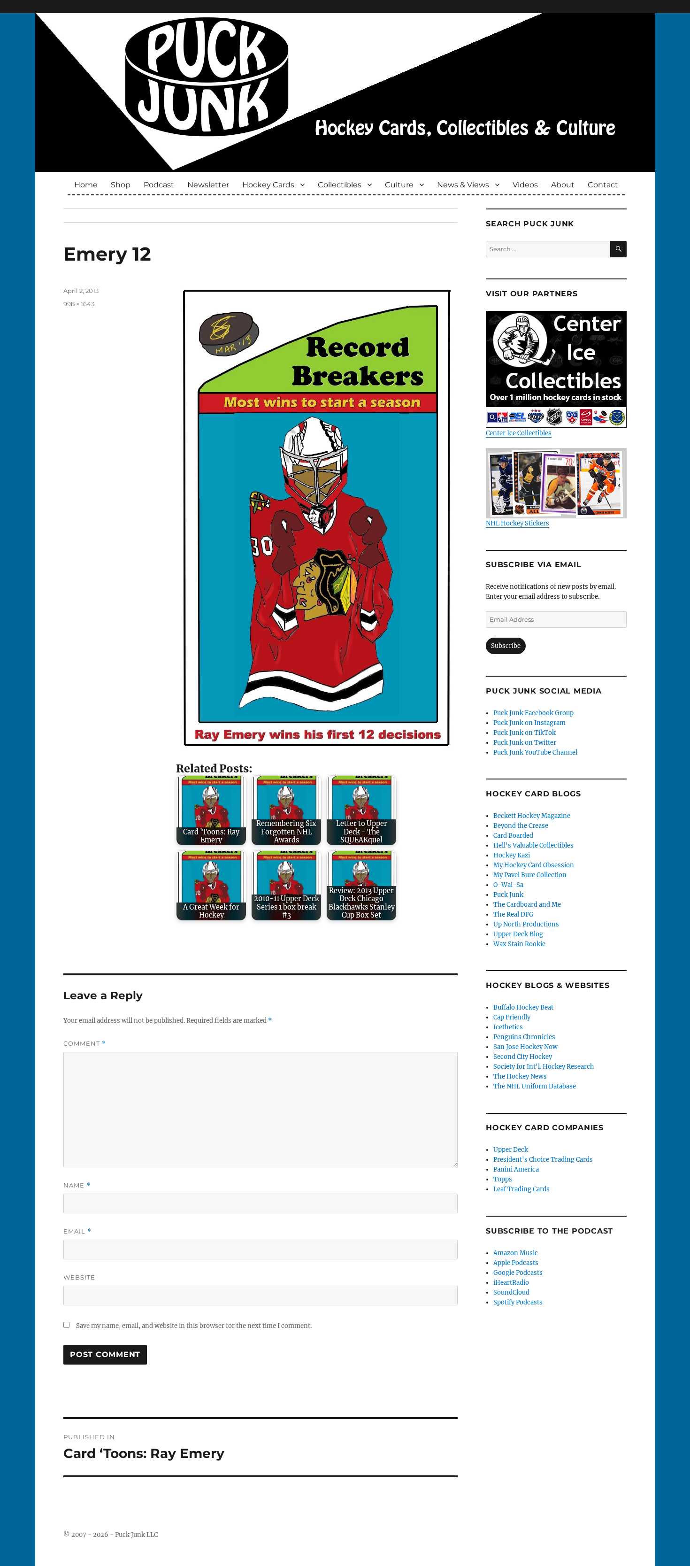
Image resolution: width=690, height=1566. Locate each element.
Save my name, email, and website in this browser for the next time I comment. (194, 1326)
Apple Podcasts (515, 1263)
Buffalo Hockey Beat (523, 1007)
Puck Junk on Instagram (529, 723)
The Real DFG (513, 914)
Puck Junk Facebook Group (533, 713)
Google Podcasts (518, 1273)
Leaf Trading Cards (521, 1189)
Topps (502, 1179)
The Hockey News (520, 1076)
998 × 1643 (78, 304)
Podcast (159, 184)
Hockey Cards (268, 184)
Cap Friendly (511, 1017)
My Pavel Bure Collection (530, 875)
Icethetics (508, 1027)
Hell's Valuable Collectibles (533, 845)
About (563, 184)
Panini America (516, 1169)
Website (79, 1277)
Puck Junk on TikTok (524, 733)
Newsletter (208, 184)
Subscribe (506, 646)
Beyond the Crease (520, 826)
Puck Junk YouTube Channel (535, 752)
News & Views (463, 184)
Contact (603, 184)
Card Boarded (513, 836)
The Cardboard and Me (527, 905)
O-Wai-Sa (508, 885)
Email (77, 1231)
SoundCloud (511, 1292)
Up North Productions (526, 924)
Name (77, 1185)
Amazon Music (515, 1253)
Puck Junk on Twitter (524, 743)
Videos (525, 184)
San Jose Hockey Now (525, 1047)
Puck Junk (508, 895)
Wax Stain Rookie (519, 944)
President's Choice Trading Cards (543, 1160)
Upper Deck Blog (518, 934)
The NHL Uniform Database (534, 1086)
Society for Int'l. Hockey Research (543, 1067)
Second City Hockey (522, 1057)
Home (86, 184)
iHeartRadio (511, 1283)
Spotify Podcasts (518, 1302)
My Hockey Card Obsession (533, 865)
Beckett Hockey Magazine (531, 816)
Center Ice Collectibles (519, 433)
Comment (84, 1044)
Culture (399, 184)
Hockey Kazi (511, 855)
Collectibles (339, 184)
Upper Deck (510, 1150)
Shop (120, 184)
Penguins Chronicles (524, 1037)
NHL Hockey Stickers (517, 523)
